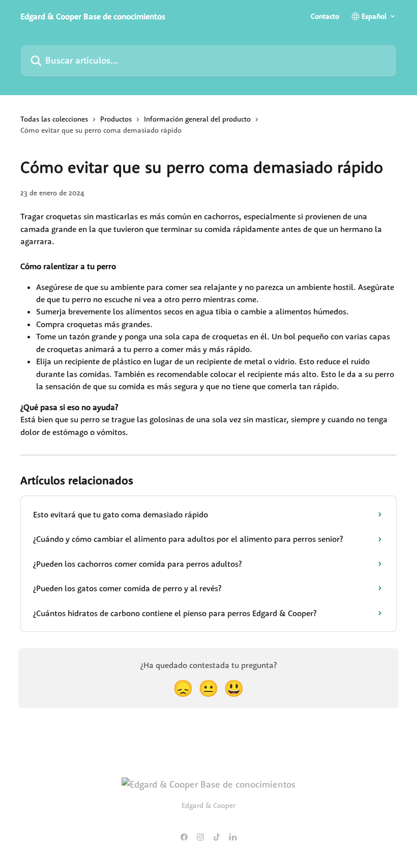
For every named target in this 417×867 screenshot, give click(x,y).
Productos (116, 119)
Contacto (325, 16)
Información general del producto (197, 119)
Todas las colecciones (54, 119)
